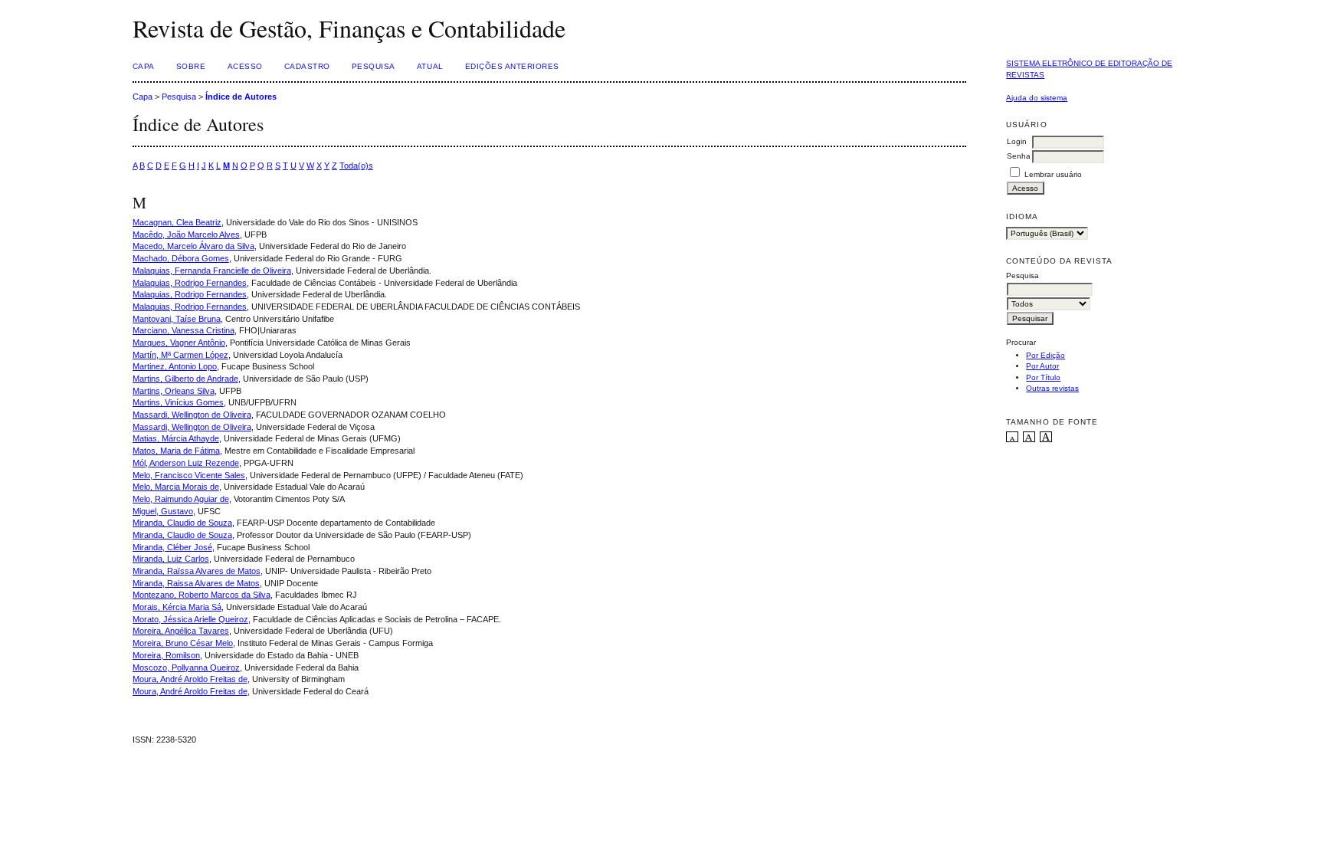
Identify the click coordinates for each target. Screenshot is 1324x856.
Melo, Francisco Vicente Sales (189, 475)
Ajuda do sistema (1036, 97)
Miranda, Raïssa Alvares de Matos (197, 571)
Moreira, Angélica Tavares (181, 630)
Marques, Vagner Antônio (179, 342)
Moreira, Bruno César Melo (183, 643)
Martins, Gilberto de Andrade (185, 378)
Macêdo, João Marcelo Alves (186, 234)
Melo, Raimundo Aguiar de (181, 498)
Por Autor (1042, 366)
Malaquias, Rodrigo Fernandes (190, 282)
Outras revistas (1052, 388)
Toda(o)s (356, 165)
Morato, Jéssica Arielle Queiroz (190, 619)
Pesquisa (373, 66)
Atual (430, 66)
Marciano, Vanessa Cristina (183, 330)
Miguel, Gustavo (163, 511)
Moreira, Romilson (166, 655)
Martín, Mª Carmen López (180, 354)
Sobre (191, 66)
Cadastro (307, 66)
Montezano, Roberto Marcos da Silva (201, 594)
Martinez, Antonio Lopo (175, 366)
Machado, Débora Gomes (181, 258)
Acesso (245, 66)
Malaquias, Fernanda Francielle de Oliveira (212, 270)
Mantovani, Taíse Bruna (177, 318)
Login (1017, 141)
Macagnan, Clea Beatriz (177, 222)
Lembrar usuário (1053, 174)
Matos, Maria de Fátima (176, 450)
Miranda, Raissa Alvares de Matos (196, 583)
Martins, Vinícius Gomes (178, 402)
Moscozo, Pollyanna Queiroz (186, 667)
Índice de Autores (241, 96)
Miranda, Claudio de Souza (182, 522)
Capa (144, 66)
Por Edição (1045, 355)
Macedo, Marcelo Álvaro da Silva (193, 246)
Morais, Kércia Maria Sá (177, 607)
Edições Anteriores (512, 66)
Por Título (1043, 377)
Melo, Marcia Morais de (176, 486)
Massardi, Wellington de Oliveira (192, 414)
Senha (1019, 156)
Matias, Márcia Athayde (176, 438)
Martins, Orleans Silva (174, 390)
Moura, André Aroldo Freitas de (190, 679)
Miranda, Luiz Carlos (171, 558)
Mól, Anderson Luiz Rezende (186, 462)
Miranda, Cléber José (172, 547)
